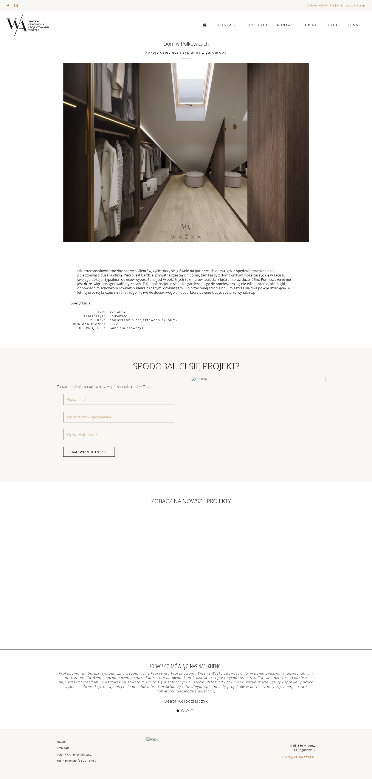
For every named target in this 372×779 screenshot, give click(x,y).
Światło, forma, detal (122, 544)
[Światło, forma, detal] (122, 549)
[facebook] (8, 5)
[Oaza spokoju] (260, 549)
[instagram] (16, 5)
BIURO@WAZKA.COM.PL (298, 757)
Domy (61, 606)
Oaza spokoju (259, 544)
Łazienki (199, 606)
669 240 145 (326, 5)
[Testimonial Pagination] (178, 710)
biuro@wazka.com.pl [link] (352, 5)
